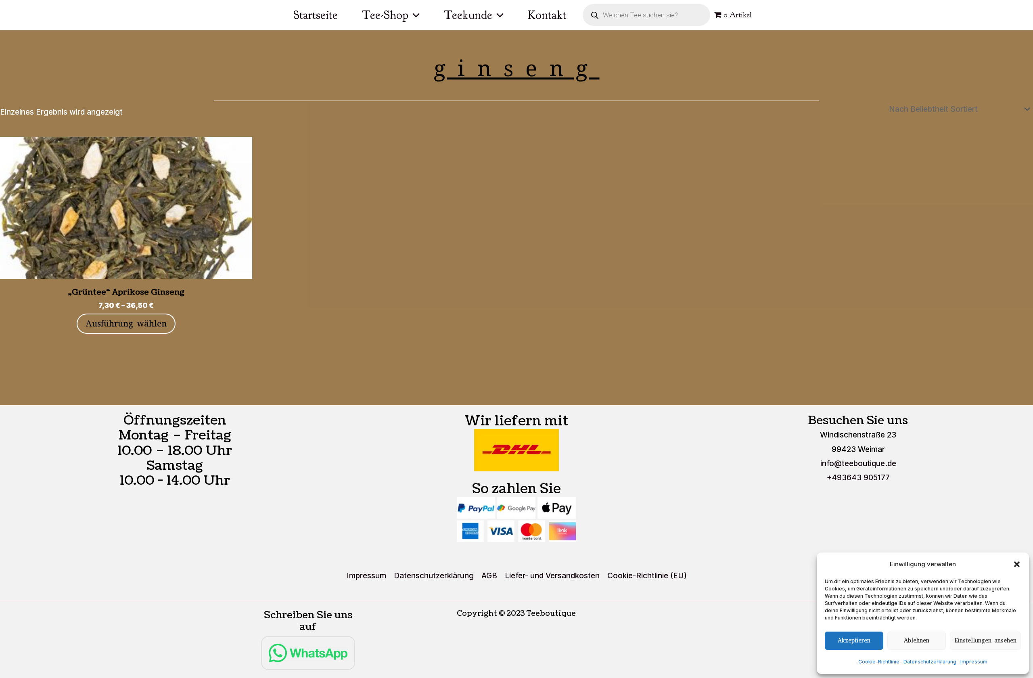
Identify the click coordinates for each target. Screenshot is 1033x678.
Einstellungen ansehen (985, 640)
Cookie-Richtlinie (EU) (647, 575)
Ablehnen (916, 640)
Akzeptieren (854, 640)
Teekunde (468, 15)
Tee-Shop (385, 15)
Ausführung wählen (126, 323)
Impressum (973, 662)
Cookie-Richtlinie (878, 662)
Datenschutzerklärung (929, 662)
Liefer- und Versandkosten (552, 575)
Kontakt (547, 15)
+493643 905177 (858, 477)
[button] (1017, 564)
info (858, 463)
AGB (489, 575)
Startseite (315, 15)
